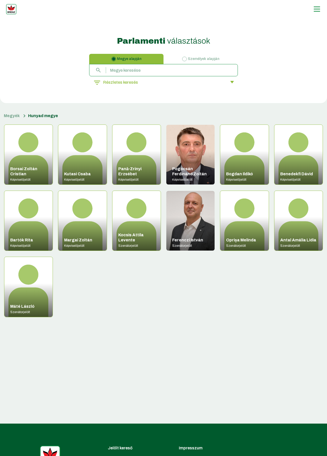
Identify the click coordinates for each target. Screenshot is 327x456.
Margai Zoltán (78, 240)
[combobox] (163, 70)
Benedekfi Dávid (296, 174)
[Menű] (317, 9)
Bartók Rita (21, 240)
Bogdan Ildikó (239, 174)
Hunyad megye (43, 116)
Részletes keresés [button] (120, 82)
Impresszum (191, 448)
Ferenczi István (187, 240)
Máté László (22, 306)
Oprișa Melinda (241, 240)
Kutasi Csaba (77, 174)
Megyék (12, 116)
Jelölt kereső (120, 448)
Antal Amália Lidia (298, 240)
